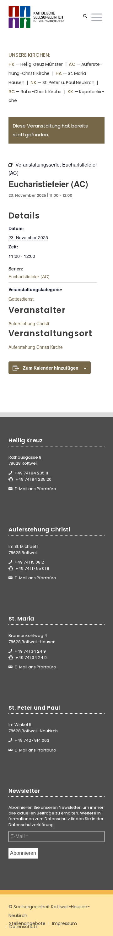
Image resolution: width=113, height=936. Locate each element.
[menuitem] (85, 17)
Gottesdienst (21, 299)
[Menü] (97, 17)
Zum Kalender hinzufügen (50, 368)
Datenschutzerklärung (31, 825)
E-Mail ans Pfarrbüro (35, 489)
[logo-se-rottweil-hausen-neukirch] (46, 17)
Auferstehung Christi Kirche (35, 347)
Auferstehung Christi (28, 323)
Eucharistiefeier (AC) (29, 276)
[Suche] (85, 17)
